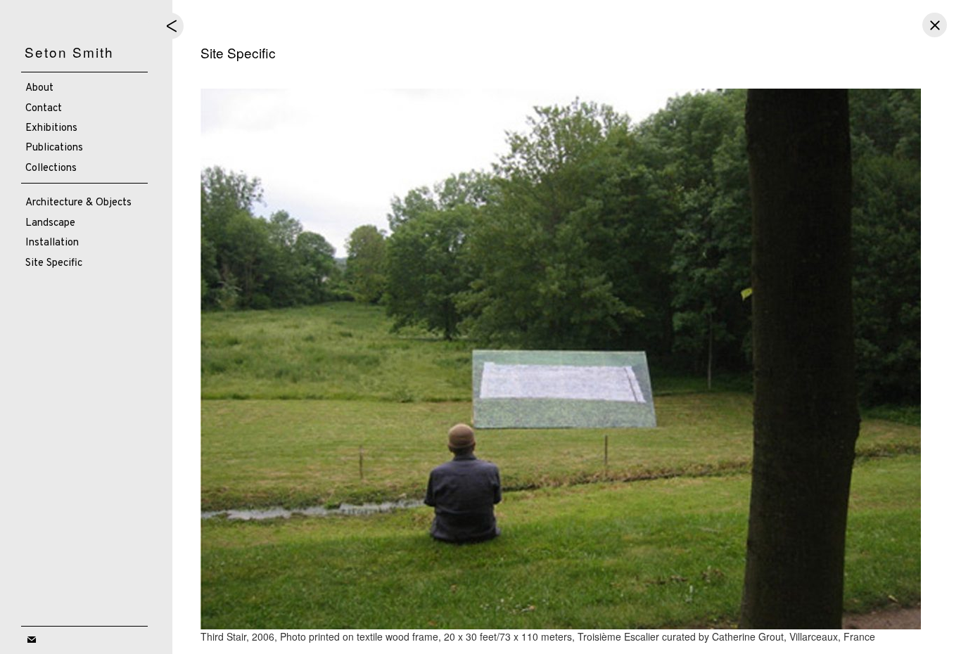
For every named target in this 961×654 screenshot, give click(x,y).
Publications (54, 148)
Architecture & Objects (78, 203)
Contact (43, 108)
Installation (52, 243)
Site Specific (53, 263)
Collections (51, 168)
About (39, 88)
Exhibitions (51, 128)
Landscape (50, 223)
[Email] (32, 641)
